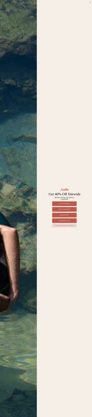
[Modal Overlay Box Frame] (46, 208)
